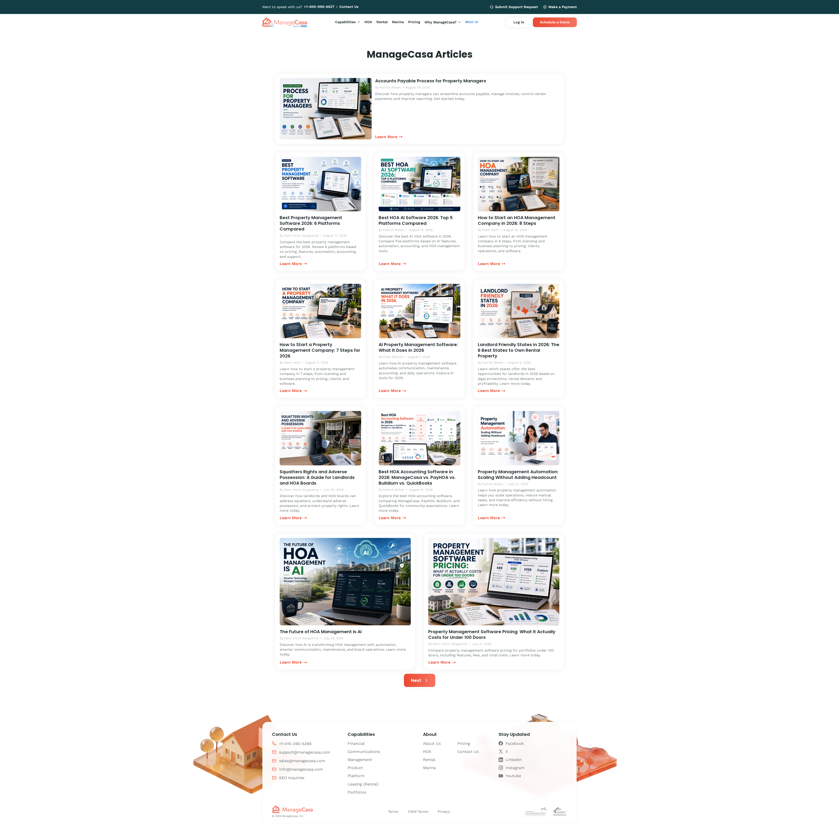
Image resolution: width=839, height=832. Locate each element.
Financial (356, 743)
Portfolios (357, 792)
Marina (429, 767)
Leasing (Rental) (363, 784)
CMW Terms (418, 811)
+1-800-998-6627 (319, 7)
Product (355, 767)
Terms (393, 811)
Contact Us (349, 7)
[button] (347, 22)
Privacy (444, 811)
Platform (356, 775)
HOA (427, 751)
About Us (432, 743)
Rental (429, 759)
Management (360, 759)
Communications (364, 751)
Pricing (463, 743)
